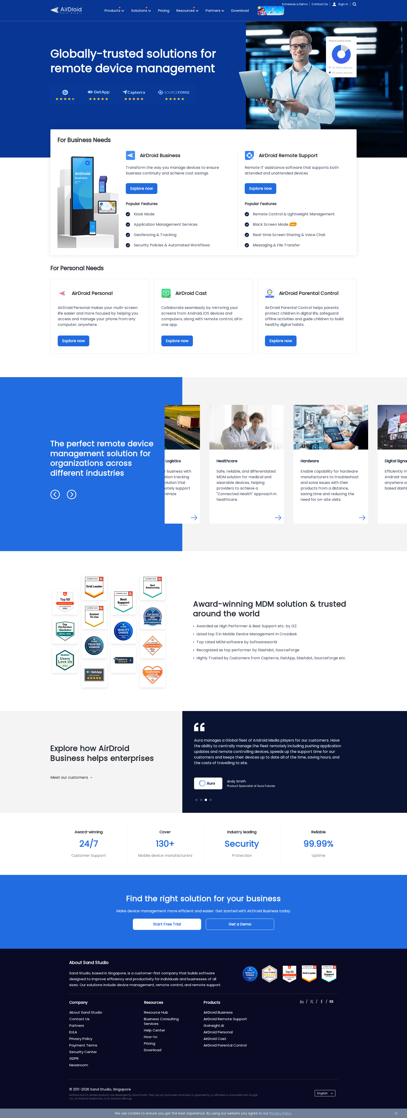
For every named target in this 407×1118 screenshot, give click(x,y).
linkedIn (302, 1001)
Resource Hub (156, 1012)
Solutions (139, 10)
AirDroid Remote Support (225, 1018)
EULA (73, 1032)
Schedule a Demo (295, 4)
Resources (186, 10)
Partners (213, 10)
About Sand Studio (85, 1012)
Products (113, 10)
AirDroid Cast (215, 1038)
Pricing (163, 10)
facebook (321, 1001)
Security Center (83, 1051)
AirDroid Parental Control (225, 1045)
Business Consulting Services (161, 1021)
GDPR (74, 1058)
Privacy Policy (80, 1038)
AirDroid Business (218, 1012)
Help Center (154, 1030)
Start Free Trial (167, 924)
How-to (150, 1036)
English (322, 1093)
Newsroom (78, 1065)
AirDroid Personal (218, 1032)
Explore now (141, 188)
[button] (55, 494)
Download (240, 10)
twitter (311, 1001)
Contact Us (320, 4)
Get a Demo (240, 924)
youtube (331, 1001)
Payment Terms (83, 1045)
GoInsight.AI (214, 1025)
